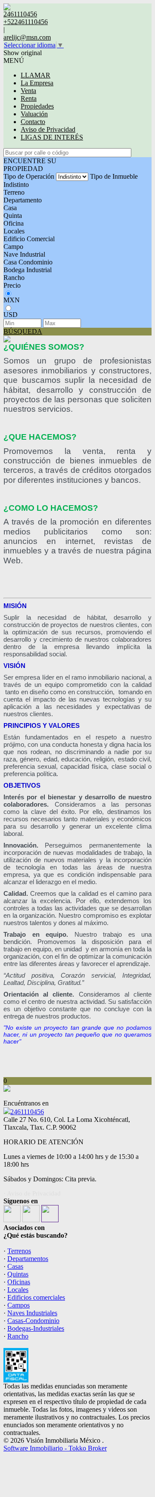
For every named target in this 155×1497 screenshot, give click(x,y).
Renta (29, 98)
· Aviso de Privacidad (32, 1193)
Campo (13, 246)
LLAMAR (35, 75)
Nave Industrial (24, 254)
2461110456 (27, 1111)
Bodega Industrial (27, 269)
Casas (15, 1266)
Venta (28, 90)
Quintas (17, 1274)
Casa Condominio (28, 262)
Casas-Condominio (33, 1320)
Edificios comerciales (36, 1297)
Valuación (34, 114)
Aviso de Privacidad (48, 129)
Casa (10, 207)
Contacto (33, 121)
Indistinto (16, 184)
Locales (14, 231)
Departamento (22, 200)
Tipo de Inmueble (114, 176)
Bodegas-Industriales (35, 1328)
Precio (12, 285)
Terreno (14, 192)
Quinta (12, 215)
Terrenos (19, 1251)
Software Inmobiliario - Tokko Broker (55, 1448)
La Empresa (37, 83)
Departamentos (27, 1258)
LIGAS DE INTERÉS (52, 137)
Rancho (14, 277)
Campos (18, 1305)
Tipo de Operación (28, 176)
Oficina (13, 223)
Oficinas (18, 1282)
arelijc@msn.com (27, 37)
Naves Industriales (32, 1313)
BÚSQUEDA (22, 331)
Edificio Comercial (29, 238)
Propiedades (37, 106)
